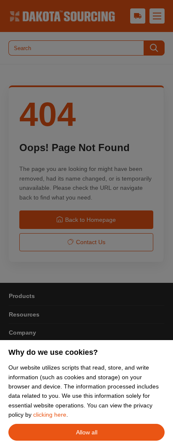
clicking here (49, 414)
